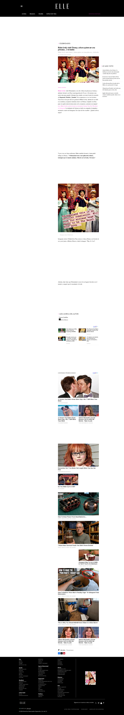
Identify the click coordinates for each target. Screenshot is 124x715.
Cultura (21, 677)
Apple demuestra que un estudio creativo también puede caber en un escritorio (111, 94)
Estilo (20, 694)
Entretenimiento (23, 695)
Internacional (42, 684)
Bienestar (21, 687)
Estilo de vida (51, 14)
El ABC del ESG (61, 695)
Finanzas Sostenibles (63, 692)
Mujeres (40, 689)
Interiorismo (61, 674)
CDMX (59, 660)
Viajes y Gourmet (23, 676)
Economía (41, 682)
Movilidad (60, 691)
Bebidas (21, 683)
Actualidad (61, 678)
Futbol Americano (43, 670)
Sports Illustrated (43, 666)
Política (40, 694)
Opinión (60, 663)
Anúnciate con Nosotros (96, 709)
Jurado (21, 689)
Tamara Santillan (63, 317)
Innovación (61, 693)
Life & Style (22, 692)
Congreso (60, 659)
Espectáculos (22, 669)
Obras (40, 686)
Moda (24, 14)
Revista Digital (42, 675)
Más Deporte (41, 673)
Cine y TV (40, 660)
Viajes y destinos (23, 684)
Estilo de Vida (22, 688)
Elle (20, 659)
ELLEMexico (96, 703)
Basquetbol (41, 671)
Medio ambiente (62, 687)
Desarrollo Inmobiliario (64, 670)
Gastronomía (22, 681)
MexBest (21, 680)
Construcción (62, 668)
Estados (60, 661)
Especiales (60, 682)
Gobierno (41, 695)
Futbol (40, 667)
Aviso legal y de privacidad (71, 709)
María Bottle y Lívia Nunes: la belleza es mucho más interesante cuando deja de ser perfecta (111, 71)
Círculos (21, 671)
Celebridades (64, 43)
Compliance (84, 709)
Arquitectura (61, 673)
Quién (20, 668)
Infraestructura (62, 671)
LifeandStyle (41, 691)
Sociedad (60, 664)
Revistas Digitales (94, 14)
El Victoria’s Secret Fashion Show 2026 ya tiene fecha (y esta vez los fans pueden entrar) (111, 78)
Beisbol (40, 668)
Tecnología (41, 685)
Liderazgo (60, 680)
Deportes (40, 659)
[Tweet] (61, 653)
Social (59, 688)
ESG (39, 688)
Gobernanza (61, 689)
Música (40, 661)
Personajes (22, 685)
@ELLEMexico (64, 319)
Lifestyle (40, 674)
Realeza (21, 670)
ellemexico (102, 702)
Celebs (40, 14)
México (40, 696)
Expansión (41, 678)
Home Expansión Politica (45, 681)
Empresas (40, 680)
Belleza (32, 14)
